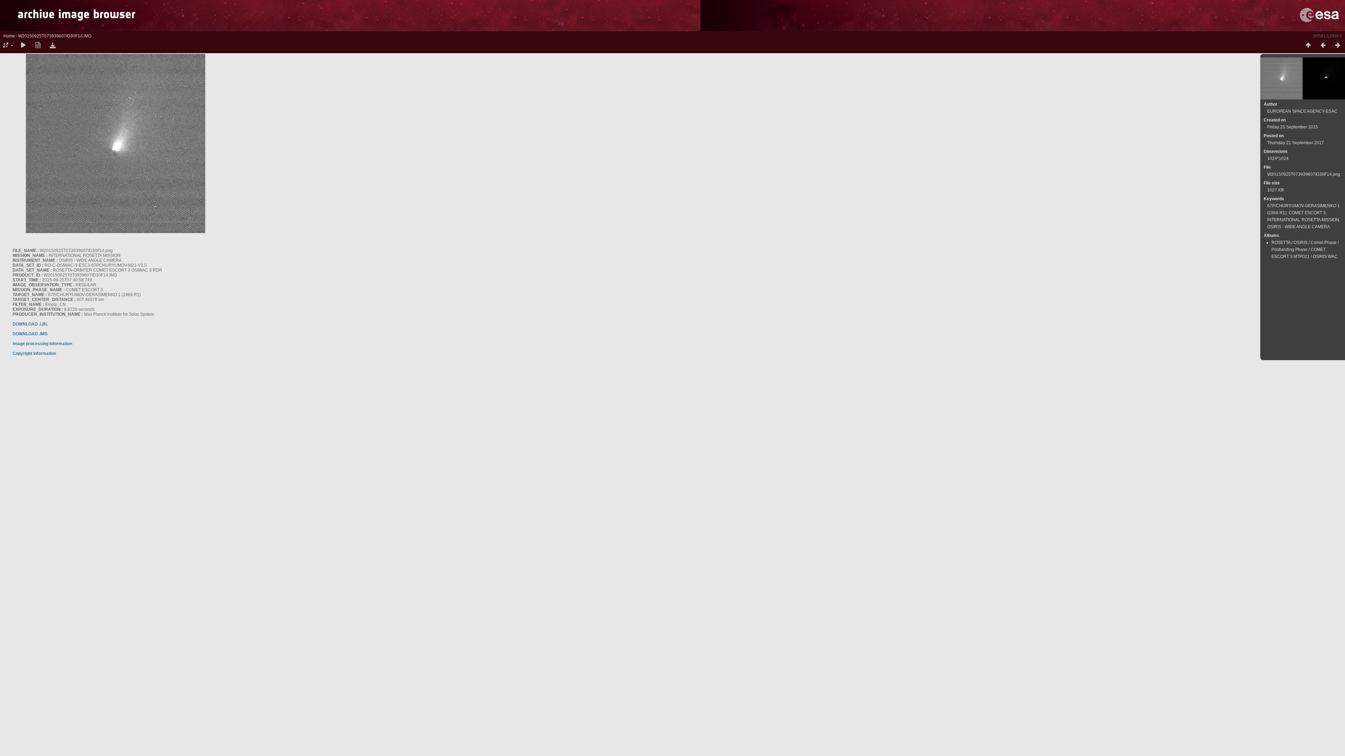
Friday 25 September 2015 (1292, 127)
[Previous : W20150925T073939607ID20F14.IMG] (1323, 45)
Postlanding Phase (1289, 249)
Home (9, 36)
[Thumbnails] (1308, 45)
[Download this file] (52, 45)
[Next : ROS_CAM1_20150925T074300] (1337, 45)
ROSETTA (1280, 242)
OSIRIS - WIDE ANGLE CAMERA (1298, 226)
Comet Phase (1324, 242)
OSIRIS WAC (1325, 256)
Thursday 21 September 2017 (1295, 142)
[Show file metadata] (37, 45)
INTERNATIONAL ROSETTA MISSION (1303, 219)
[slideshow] (23, 45)
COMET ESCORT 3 (1307, 212)
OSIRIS (1301, 242)
